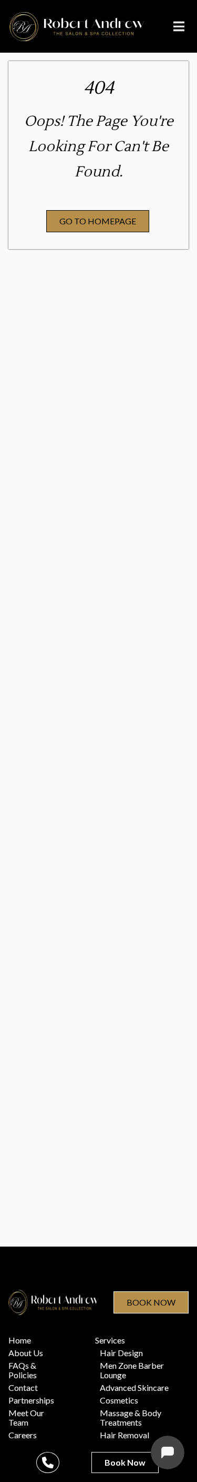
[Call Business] (47, 1462)
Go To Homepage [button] (97, 221)
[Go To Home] (77, 26)
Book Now (151, 1302)
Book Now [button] (125, 1462)
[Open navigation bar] (179, 26)
